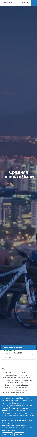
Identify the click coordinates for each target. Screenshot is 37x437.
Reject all (19, 434)
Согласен (7, 434)
